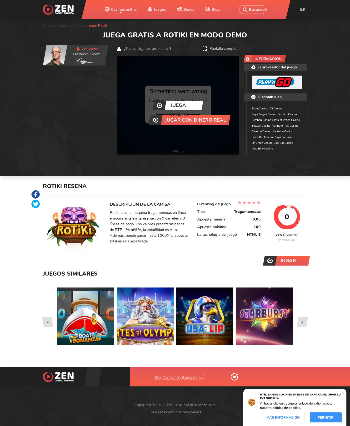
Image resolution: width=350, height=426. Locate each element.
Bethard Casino (287, 114)
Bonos (189, 9)
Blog (216, 9)
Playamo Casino (284, 137)
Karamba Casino (282, 131)
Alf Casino (276, 108)
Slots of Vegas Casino (286, 119)
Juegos (160, 9)
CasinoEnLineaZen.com (196, 405)
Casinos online (124, 9)
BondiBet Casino (262, 137)
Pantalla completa (224, 48)
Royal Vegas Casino (263, 114)
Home (47, 25)
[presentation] (47, 322)
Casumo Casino (261, 131)
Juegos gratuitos (70, 25)
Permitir (326, 417)
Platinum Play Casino (285, 125)
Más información (283, 417)
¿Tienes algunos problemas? (147, 48)
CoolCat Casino (283, 142)
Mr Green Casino (262, 142)
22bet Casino (259, 108)
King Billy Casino (262, 148)
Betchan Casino (261, 119)
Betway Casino (260, 125)
